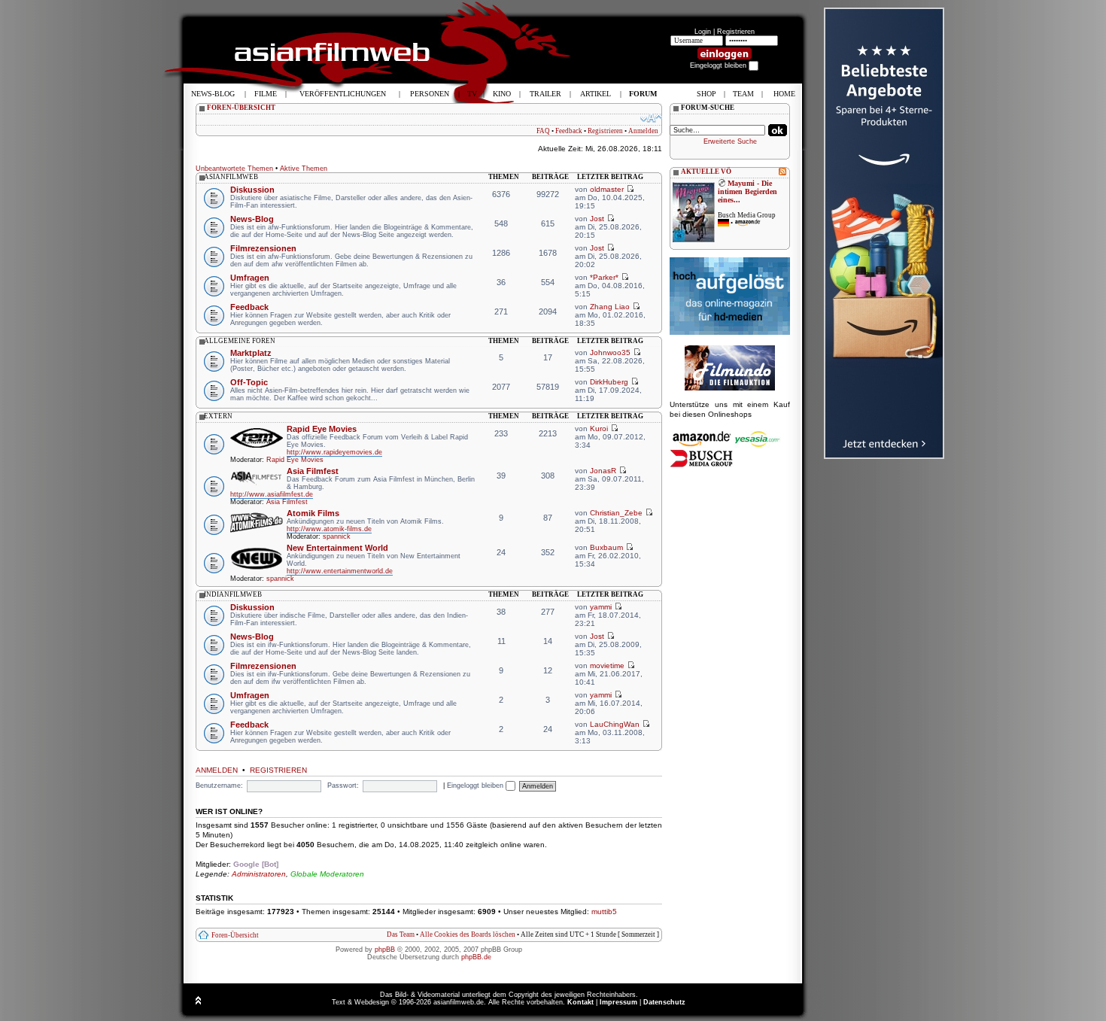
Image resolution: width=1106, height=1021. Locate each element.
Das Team (401, 934)
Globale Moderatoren (327, 874)
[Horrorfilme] (730, 388)
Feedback (568, 131)
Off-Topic (249, 382)
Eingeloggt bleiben (476, 785)
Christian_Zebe (616, 513)
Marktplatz (251, 352)
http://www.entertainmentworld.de (340, 571)
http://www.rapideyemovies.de (334, 452)
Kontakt (580, 1002)
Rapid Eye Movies (322, 428)
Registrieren (736, 31)
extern (218, 416)
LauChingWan (615, 724)
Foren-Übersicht (235, 935)
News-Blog (252, 218)
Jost (597, 218)
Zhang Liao (610, 306)
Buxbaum (606, 547)
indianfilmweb (233, 594)
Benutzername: (219, 785)
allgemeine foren (239, 341)
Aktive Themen (303, 168)
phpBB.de (476, 957)
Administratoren (259, 874)
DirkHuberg (609, 382)
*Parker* (604, 277)
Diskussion (252, 189)
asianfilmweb (231, 177)
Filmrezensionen (263, 248)
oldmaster (607, 189)
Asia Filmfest (313, 471)
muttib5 (604, 911)
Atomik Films (313, 513)
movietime (607, 665)
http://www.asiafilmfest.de (271, 494)
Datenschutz (664, 1002)
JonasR (603, 470)
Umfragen (249, 277)
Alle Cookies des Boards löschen (467, 934)
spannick (337, 536)
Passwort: (343, 785)
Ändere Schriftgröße (651, 118)
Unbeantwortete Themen (234, 168)
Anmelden (643, 131)
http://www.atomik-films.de (329, 529)
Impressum (618, 1002)
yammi (601, 607)
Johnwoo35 (610, 352)
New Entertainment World (337, 547)
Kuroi (599, 428)
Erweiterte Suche (730, 141)
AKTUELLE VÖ (706, 171)
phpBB (385, 949)
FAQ (543, 131)
